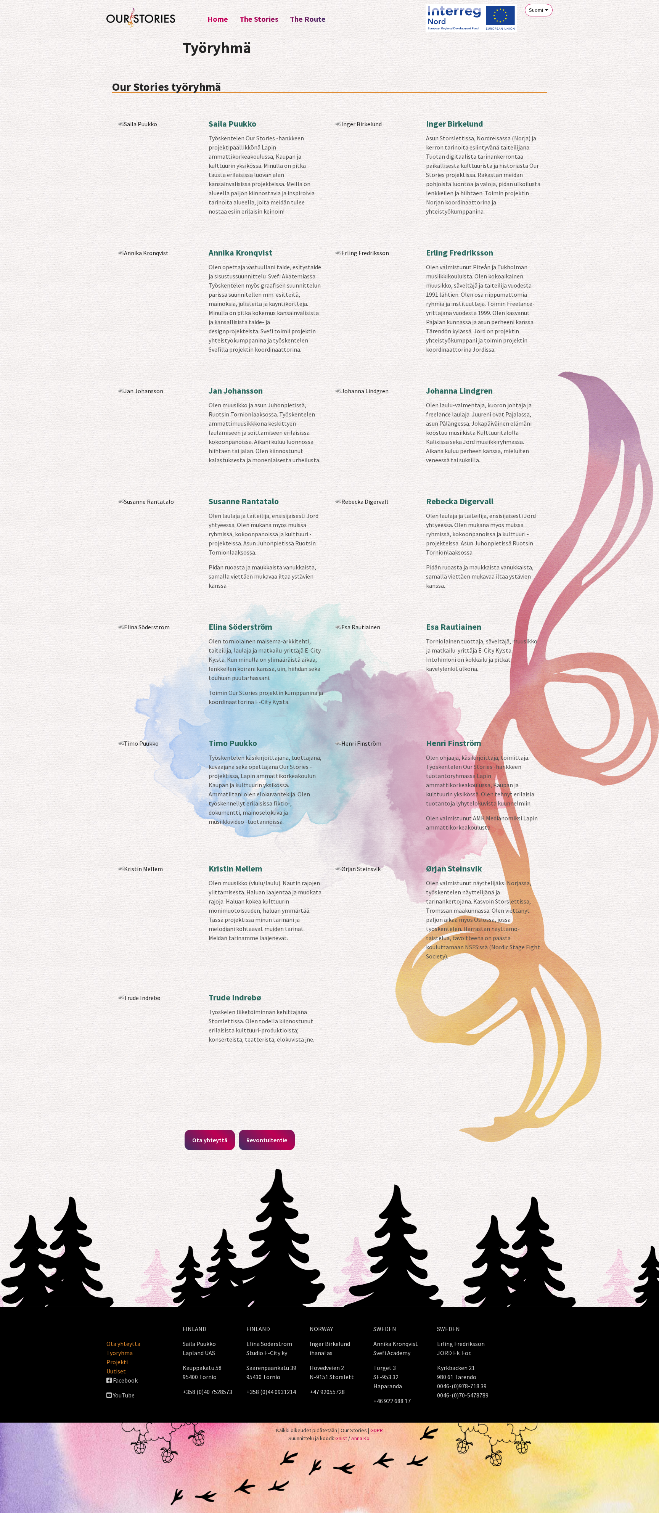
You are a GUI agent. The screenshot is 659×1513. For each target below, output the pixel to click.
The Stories (258, 19)
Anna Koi (361, 1438)
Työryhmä (119, 1353)
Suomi (536, 9)
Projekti (117, 1362)
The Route (308, 19)
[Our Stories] (140, 17)
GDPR (376, 1430)
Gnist (341, 1438)
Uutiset (116, 1371)
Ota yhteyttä (123, 1343)
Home (217, 19)
